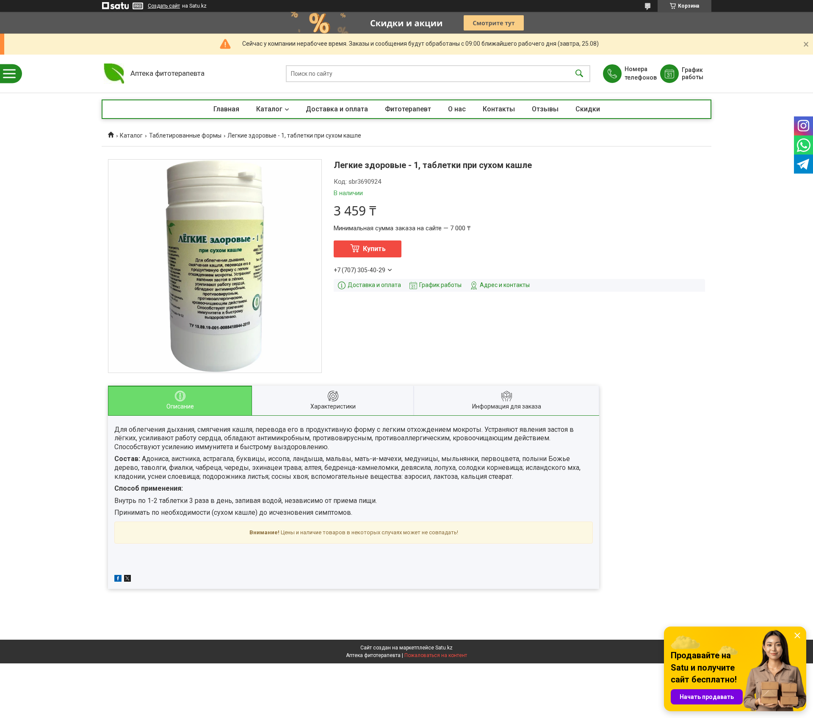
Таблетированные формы (185, 135)
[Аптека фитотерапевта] (114, 74)
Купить (374, 249)
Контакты (499, 109)
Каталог (269, 109)
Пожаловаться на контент (435, 655)
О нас (457, 109)
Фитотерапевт (408, 109)
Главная (226, 109)
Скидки (587, 109)
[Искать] (579, 74)
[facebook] (118, 579)
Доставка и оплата (337, 109)
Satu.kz (444, 648)
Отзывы (545, 109)
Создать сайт (164, 6)
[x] (127, 579)
